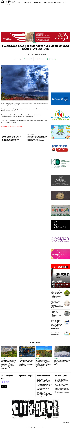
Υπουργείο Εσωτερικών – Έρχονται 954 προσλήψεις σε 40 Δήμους (56, 314)
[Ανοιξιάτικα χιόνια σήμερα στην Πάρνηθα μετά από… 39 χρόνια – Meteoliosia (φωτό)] (62, 351)
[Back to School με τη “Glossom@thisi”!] (67, 333)
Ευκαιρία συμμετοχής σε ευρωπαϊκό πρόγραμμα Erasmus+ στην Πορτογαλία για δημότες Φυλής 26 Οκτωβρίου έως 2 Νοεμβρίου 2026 (56, 324)
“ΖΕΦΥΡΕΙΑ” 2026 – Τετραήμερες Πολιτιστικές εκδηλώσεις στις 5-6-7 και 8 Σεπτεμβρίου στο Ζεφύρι (57, 304)
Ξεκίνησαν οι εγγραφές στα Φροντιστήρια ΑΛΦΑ (62, 385)
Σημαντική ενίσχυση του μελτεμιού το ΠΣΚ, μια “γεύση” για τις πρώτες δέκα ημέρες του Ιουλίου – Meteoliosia (26, 363)
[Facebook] (2, 386)
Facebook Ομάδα (5, 382)
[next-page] (67, 267)
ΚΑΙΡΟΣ (35, 42)
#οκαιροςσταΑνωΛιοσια (15, 126)
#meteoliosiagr (5, 126)
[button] (66, 2)
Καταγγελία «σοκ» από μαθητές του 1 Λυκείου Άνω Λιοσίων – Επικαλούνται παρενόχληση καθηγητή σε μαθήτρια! (11, 138)
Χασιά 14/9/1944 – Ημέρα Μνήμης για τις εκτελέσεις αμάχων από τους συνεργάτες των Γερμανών (62, 390)
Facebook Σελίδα (5, 381)
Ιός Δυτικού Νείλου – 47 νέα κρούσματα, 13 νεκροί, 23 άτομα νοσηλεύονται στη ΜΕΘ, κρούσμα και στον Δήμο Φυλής (57, 294)
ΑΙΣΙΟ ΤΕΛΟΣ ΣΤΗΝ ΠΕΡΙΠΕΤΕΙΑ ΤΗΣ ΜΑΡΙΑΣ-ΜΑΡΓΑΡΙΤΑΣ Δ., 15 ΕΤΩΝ (60, 282)
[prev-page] (63, 267)
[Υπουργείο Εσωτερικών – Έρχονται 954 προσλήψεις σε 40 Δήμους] (67, 313)
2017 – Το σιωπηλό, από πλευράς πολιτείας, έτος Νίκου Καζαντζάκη (61, 380)
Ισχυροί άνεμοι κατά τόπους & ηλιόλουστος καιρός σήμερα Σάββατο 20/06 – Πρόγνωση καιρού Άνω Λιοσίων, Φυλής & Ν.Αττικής (43, 364)
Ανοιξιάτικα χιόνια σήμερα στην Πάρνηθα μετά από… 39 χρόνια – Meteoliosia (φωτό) (62, 362)
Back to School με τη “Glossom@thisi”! (56, 333)
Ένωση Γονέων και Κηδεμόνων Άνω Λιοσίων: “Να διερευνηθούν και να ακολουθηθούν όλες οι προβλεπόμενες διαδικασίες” (37, 138)
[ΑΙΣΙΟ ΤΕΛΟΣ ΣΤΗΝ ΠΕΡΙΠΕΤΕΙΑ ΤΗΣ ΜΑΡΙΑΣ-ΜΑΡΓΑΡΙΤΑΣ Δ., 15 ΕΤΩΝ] (60, 276)
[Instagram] (5, 386)
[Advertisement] (35, 16)
